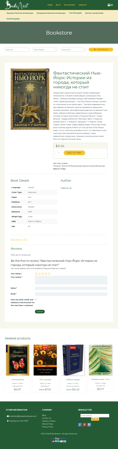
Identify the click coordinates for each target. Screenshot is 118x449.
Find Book (102, 49)
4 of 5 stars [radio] (46, 273)
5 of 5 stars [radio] (49, 273)
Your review (16, 277)
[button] (47, 70)
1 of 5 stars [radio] (36, 273)
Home (49, 5)
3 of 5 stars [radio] (42, 273)
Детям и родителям (94, 13)
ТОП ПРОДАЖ (75, 13)
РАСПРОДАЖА (13, 19)
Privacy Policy (47, 427)
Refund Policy (47, 424)
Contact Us (46, 418)
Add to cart (74, 153)
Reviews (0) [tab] (19, 239)
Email (13, 294)
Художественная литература (20, 13)
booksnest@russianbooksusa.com (23, 416)
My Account (69, 5)
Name (14, 288)
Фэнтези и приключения (72, 166)
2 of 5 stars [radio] (39, 273)
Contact (83, 5)
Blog (58, 5)
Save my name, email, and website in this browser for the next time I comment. (23, 302)
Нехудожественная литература (51, 13)
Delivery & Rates (48, 421)
